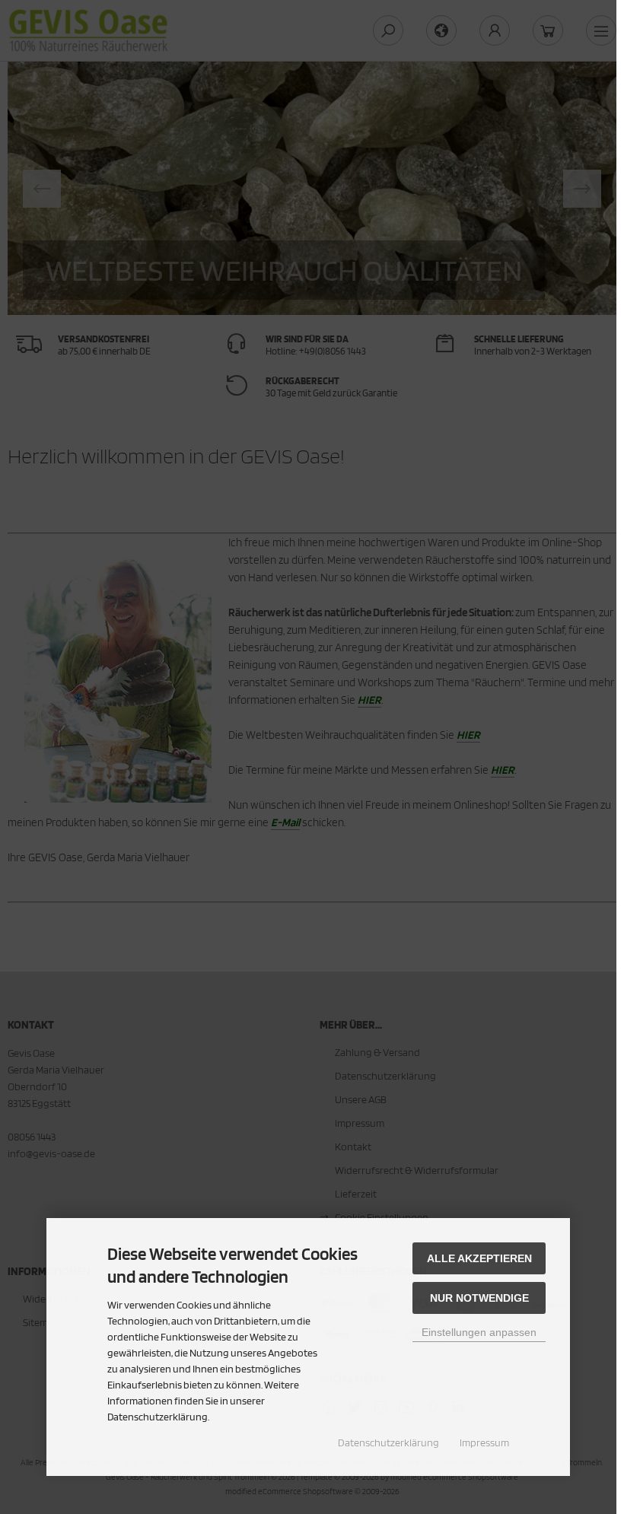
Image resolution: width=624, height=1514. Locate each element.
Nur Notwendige (479, 1298)
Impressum (484, 1442)
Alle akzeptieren (479, 1258)
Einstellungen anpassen (479, 1332)
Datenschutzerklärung (388, 1442)
